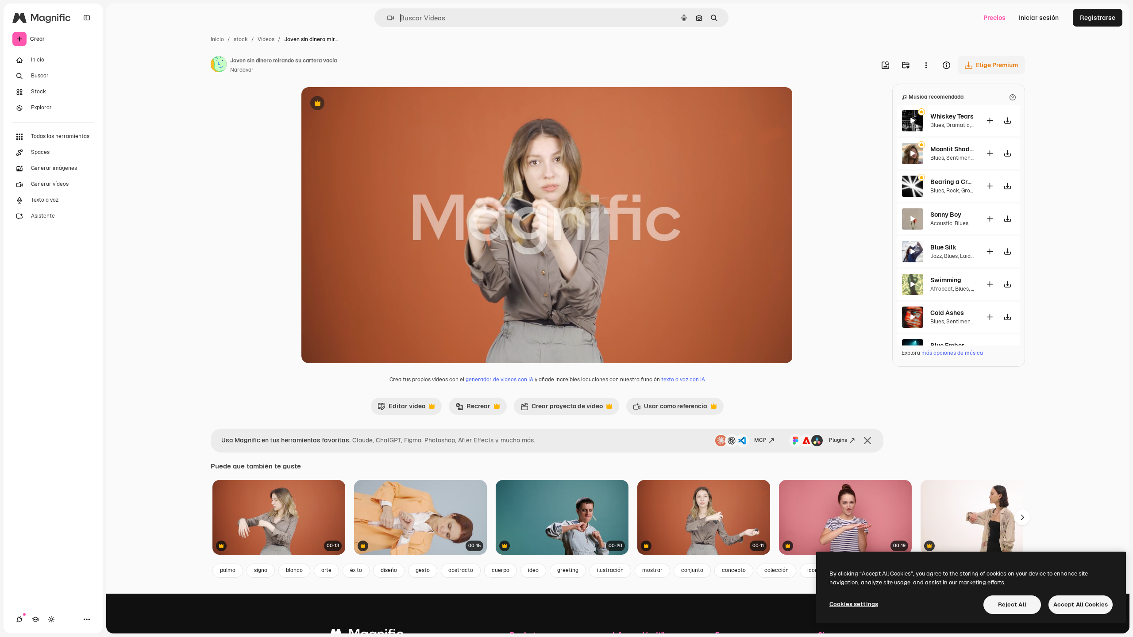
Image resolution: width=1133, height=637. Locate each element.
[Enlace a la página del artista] (219, 65)
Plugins (838, 440)
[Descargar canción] (1007, 120)
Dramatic (958, 125)
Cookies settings (853, 604)
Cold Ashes (947, 313)
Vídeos (266, 39)
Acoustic (941, 223)
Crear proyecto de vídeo (561, 408)
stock (241, 39)
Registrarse (1097, 18)
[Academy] (35, 619)
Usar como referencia (670, 408)
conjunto (692, 570)
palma (227, 570)
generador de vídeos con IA (499, 379)
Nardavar (242, 69)
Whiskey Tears (952, 116)
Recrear (472, 408)
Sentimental (961, 157)
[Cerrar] (867, 440)
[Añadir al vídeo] (990, 120)
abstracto (460, 570)
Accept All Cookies (1080, 604)
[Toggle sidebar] (87, 18)
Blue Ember (947, 345)
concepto (734, 570)
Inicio (217, 39)
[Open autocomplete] (387, 18)
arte (326, 570)
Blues (937, 125)
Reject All (1012, 604)
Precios (994, 18)
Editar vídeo (401, 408)
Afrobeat (941, 288)
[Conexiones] (19, 619)
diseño (389, 570)
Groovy (969, 190)
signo (260, 570)
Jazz (936, 256)
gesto (423, 570)
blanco (294, 570)
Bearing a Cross (952, 182)
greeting (567, 570)
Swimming (945, 280)
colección (776, 570)
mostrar (652, 570)
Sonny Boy (945, 215)
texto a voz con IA (683, 379)
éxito (356, 570)
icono (814, 570)
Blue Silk (943, 247)
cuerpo (500, 570)
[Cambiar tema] (51, 619)
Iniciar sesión (1039, 18)
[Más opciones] (926, 65)
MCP (760, 440)
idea (533, 570)
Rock (952, 190)
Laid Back (972, 256)
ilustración (610, 570)
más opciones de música (952, 353)
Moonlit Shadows (952, 149)
